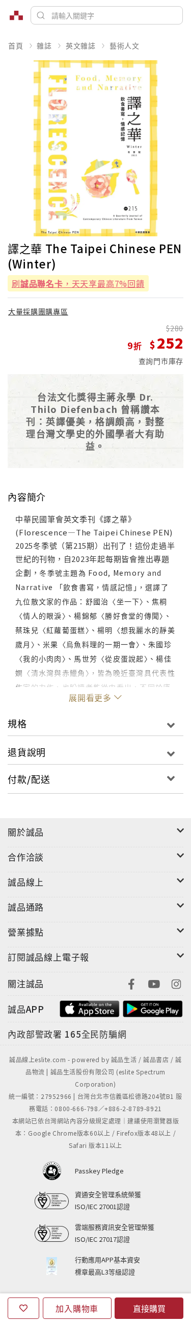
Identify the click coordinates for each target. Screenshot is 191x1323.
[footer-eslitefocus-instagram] (176, 982)
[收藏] (23, 1308)
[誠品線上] (16, 15)
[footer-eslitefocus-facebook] (131, 982)
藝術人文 (125, 45)
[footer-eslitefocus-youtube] (154, 982)
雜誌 (44, 45)
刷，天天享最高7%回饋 (78, 283)
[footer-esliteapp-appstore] (89, 1007)
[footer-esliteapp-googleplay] (152, 1007)
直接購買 (149, 1308)
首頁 (15, 45)
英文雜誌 (81, 45)
